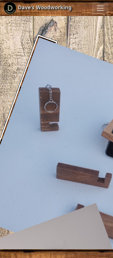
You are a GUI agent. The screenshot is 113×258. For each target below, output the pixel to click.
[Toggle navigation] (100, 8)
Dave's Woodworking (44, 7)
